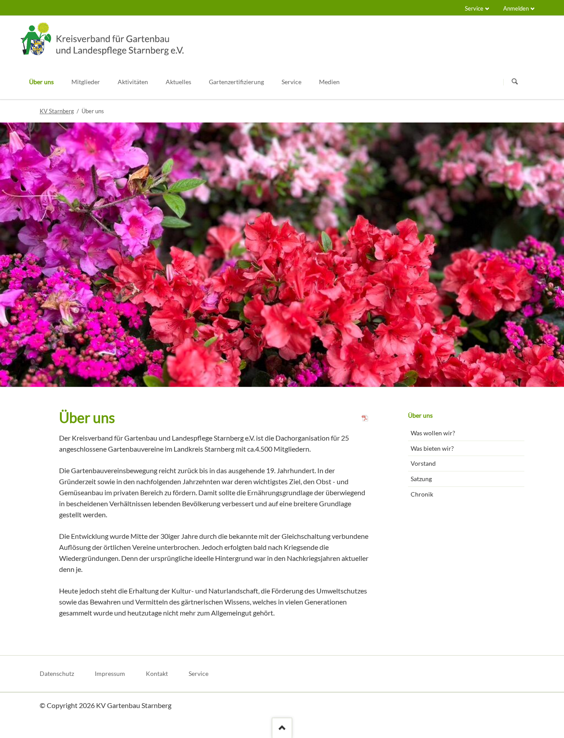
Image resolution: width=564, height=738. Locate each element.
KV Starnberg (57, 111)
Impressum (110, 673)
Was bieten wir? (432, 448)
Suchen (514, 82)
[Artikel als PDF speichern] (365, 419)
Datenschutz (57, 673)
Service (474, 8)
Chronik (422, 494)
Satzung (421, 478)
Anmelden (516, 8)
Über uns (420, 415)
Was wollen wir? (433, 433)
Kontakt (157, 673)
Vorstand (423, 463)
